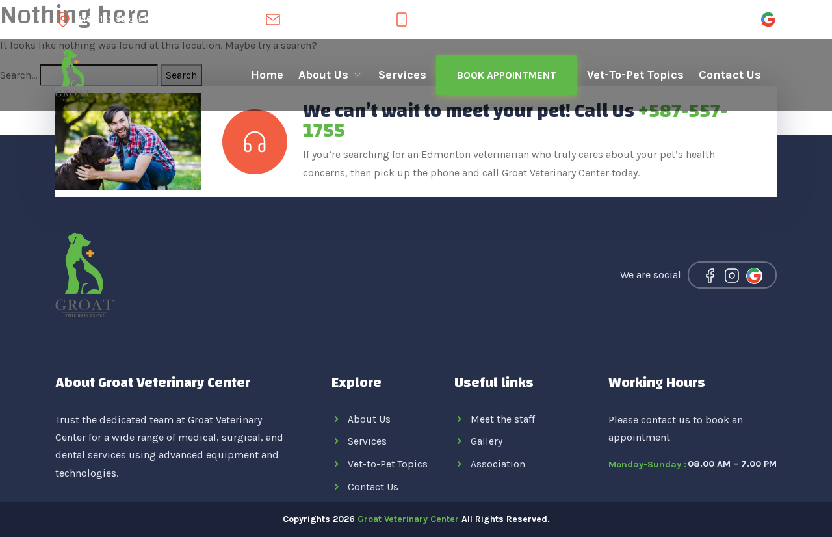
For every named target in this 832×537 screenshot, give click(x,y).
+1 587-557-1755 (442, 19)
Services (402, 75)
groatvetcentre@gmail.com (335, 19)
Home (267, 75)
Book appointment (506, 75)
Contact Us (730, 75)
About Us (325, 75)
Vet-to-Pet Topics (635, 75)
